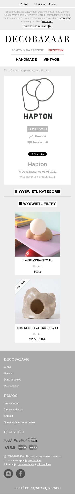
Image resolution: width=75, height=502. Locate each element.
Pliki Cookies (11, 385)
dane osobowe (26, 464)
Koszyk (52, 4)
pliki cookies (44, 464)
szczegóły (64, 18)
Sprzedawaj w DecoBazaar (19, 422)
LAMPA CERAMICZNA (37, 260)
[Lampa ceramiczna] (37, 234)
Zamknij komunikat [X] (38, 26)
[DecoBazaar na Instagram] (8, 473)
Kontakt (40, 136)
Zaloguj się (40, 4)
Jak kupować (11, 403)
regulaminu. (34, 460)
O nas (7, 366)
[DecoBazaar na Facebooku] (20, 473)
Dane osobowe (12, 379)
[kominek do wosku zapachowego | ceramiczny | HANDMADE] (37, 301)
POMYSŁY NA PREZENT (28, 50)
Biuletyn (8, 373)
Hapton (37, 266)
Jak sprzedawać (13, 409)
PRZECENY (55, 50)
